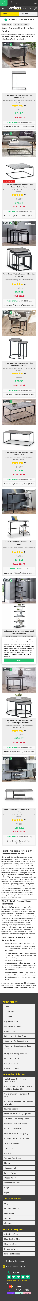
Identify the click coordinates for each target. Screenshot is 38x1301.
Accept (19, 660)
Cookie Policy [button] (23, 652)
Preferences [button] (7, 656)
